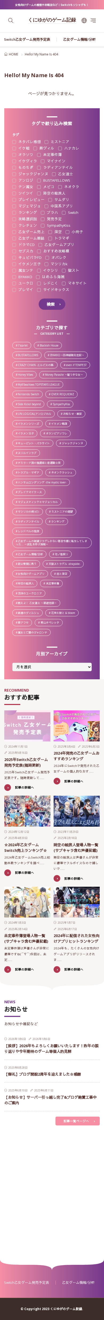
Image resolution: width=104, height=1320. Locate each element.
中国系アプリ (61, 206)
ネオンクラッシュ (63, 473)
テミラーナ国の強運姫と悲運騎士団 (40, 463)
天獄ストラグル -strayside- (66, 564)
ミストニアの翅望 (63, 512)
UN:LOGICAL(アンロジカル (36, 414)
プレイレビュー (31, 200)
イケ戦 (23, 148)
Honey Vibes (27, 375)
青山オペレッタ (51, 623)
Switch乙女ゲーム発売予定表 (27, 39)
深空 (57, 232)
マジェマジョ (29, 206)
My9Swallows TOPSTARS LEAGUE (40, 385)
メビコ (48, 187)
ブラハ (52, 213)
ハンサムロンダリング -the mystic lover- (43, 482)
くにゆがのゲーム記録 (52, 20)
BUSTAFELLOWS (56, 180)
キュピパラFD (29, 258)
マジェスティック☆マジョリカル (39, 502)
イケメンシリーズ (30, 424)
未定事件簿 (52, 155)
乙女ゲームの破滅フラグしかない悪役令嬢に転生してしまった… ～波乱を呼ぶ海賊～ (53, 542)
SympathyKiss (58, 226)
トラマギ (61, 238)
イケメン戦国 (60, 424)
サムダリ (61, 200)
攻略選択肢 (27, 219)
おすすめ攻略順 (55, 251)
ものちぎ (25, 168)
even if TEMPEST (78, 365)
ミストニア (59, 142)
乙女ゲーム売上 (31, 232)
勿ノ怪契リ (63, 554)
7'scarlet (24, 346)
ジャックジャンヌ (32, 174)
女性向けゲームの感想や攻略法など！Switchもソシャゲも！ (52, 5)
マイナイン (56, 161)
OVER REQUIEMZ (64, 394)
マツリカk (58, 264)
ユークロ (25, 283)
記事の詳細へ (24, 787)
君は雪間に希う (28, 564)
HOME (13, 54)
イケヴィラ (27, 161)
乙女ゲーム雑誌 (31, 238)
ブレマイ (25, 290)
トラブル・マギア (30, 473)
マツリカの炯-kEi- (30, 512)
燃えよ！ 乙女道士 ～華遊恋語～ (39, 603)
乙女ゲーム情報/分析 (79, 39)
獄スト (73, 271)
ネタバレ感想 (29, 142)
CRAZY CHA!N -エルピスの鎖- (37, 365)
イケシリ (50, 271)
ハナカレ (71, 148)
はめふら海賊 (53, 277)
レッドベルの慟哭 (30, 531)
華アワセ (24, 623)
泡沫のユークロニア (31, 593)
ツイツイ (25, 193)
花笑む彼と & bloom (64, 613)
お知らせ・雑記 (74, 414)
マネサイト (77, 283)
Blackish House (50, 346)
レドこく (50, 283)
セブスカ (25, 251)
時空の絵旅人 (54, 193)
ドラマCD (26, 245)
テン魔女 (25, 187)
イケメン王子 (29, 264)
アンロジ (25, 180)
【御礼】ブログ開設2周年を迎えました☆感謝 (42, 1074)
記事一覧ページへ (76, 1121)
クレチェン (27, 226)
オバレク (58, 258)
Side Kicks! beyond (31, 404)
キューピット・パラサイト (35, 443)
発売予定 (54, 219)
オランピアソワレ (58, 433)
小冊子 (77, 232)
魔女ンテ (25, 271)
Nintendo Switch (30, 394)
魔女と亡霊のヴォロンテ (34, 633)
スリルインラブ (28, 453)
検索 (51, 304)
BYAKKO (24, 277)
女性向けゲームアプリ (32, 574)
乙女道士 (65, 174)
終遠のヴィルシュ (30, 613)
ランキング (27, 213)
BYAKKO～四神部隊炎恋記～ (68, 355)
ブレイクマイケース (31, 492)
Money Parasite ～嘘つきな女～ (65, 375)
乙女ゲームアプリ (58, 245)
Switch (72, 213)
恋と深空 (63, 574)
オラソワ (25, 155)
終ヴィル (46, 148)
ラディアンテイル (57, 168)
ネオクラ (71, 187)
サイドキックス (55, 290)
